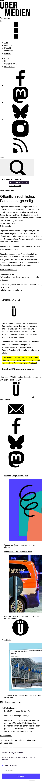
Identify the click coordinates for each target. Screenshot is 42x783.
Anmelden (17, 179)
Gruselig (27, 377)
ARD (12, 377)
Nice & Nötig (9, 66)
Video (2, 190)
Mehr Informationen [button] (8, 270)
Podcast (7, 53)
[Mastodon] (16, 467)
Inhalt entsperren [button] (7, 274)
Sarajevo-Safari (11, 64)
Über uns (8, 45)
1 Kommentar (6, 226)
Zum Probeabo (15, 186)
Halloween (36, 377)
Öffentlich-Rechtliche (9, 380)
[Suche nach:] (19, 157)
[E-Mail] (16, 416)
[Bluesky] (16, 450)
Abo (6, 42)
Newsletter (8, 51)
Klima (6, 58)
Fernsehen (18, 377)
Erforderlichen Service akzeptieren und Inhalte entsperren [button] (19, 278)
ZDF (20, 380)
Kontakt (7, 48)
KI (5, 61)
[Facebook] (16, 433)
